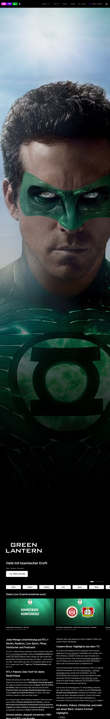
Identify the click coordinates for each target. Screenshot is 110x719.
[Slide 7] (103, 581)
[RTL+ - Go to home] (11, 4)
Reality (62, 717)
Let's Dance (72, 653)
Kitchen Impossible (91, 658)
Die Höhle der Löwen (90, 678)
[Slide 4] (98, 581)
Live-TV (93, 700)
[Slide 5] (100, 581)
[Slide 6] (101, 581)
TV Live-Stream (14, 654)
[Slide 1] (92, 581)
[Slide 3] (96, 581)
